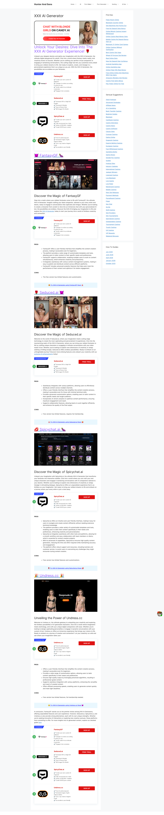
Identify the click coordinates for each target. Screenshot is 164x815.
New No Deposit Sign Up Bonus (117, 61)
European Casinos (112, 146)
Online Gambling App (113, 67)
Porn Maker (87, 4)
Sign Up (87, 77)
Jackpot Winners (111, 172)
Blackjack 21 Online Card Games (117, 44)
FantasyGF (58, 76)
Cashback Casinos (112, 120)
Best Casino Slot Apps (113, 52)
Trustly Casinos (111, 227)
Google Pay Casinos (113, 158)
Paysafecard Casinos (113, 198)
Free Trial (86, 99)
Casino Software (111, 128)
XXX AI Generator (48, 211)
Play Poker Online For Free (115, 84)
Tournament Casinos (113, 224)
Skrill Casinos (110, 210)
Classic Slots (110, 131)
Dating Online (110, 137)
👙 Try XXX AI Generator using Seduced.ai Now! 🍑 (65, 422)
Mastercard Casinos (113, 187)
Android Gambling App (114, 64)
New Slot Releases (112, 192)
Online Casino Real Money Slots (117, 36)
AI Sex (124, 4)
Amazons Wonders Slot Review (116, 78)
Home (72, 4)
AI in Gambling (111, 108)
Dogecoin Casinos (112, 140)
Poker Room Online (112, 20)
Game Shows (110, 155)
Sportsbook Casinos (113, 219)
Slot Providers (110, 213)
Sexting (114, 4)
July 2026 (109, 252)
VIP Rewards (110, 233)
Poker (108, 201)
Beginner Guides (111, 114)
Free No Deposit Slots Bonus (116, 28)
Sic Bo (108, 207)
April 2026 (109, 258)
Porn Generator (101, 4)
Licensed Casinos (112, 175)
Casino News (110, 126)
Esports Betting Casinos (114, 143)
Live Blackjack (111, 178)
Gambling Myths (111, 152)
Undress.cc (58, 134)
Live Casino (110, 181)
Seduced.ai (58, 98)
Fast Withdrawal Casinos (114, 149)
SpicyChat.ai (59, 116)
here (40, 722)
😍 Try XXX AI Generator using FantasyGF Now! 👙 (65, 285)
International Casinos (113, 169)
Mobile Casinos (111, 189)
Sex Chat (109, 204)
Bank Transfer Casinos (113, 111)
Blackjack (109, 117)
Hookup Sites (110, 163)
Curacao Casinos (112, 134)
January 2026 (110, 260)
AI (80, 4)
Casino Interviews (112, 123)
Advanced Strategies (113, 102)
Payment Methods (112, 195)
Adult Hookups (111, 99)
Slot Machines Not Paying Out (116, 25)
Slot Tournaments (112, 216)
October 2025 (110, 263)
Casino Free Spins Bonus (114, 81)
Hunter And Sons (43, 4)
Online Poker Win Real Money (116, 70)
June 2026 (109, 255)
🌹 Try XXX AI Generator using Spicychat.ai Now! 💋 (66, 568)
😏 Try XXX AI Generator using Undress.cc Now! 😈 (65, 705)
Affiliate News (111, 105)
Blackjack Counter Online (114, 23)
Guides (108, 160)
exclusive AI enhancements (43, 354)
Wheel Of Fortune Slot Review (116, 55)
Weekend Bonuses (112, 236)
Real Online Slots (112, 58)
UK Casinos (110, 230)
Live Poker (109, 184)
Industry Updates (112, 166)
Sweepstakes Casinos (113, 221)
